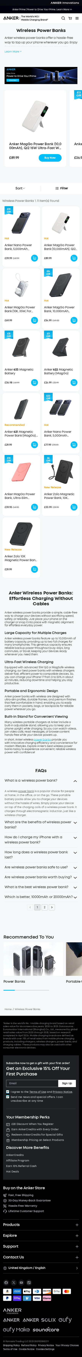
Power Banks (14, 981)
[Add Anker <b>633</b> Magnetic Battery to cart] (34, 382)
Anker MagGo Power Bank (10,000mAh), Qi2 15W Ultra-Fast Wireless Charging (35, 146)
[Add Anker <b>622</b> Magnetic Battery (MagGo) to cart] (74, 382)
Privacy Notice (62, 1092)
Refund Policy (28, 1345)
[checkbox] (7, 1091)
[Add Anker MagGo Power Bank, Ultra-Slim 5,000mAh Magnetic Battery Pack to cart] (34, 507)
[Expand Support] (77, 1246)
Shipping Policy (11, 1345)
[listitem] (6, 1283)
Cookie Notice (27, 1349)
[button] (41, 781)
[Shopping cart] (70, 18)
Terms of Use (37, 1092)
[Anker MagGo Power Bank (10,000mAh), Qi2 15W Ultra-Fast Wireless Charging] (35, 116)
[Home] (27, 18)
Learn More (12, 51)
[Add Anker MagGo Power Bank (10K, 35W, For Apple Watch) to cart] (34, 320)
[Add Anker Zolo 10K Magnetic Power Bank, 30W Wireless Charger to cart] (34, 569)
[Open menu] (77, 18)
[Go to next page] (52, 907)
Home (8, 1009)
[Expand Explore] (77, 1236)
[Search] (63, 18)
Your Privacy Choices (67, 1345)
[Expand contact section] (77, 1257)
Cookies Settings (45, 1349)
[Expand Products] (77, 1225)
